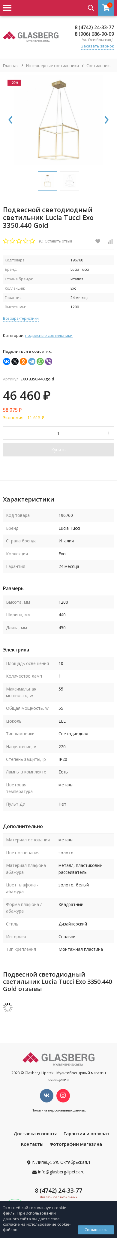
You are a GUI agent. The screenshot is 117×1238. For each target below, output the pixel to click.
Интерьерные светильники (52, 66)
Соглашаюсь (96, 1229)
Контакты (32, 1144)
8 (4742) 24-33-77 (94, 27)
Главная (11, 66)
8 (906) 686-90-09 (94, 34)
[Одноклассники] (23, 361)
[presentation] (10, 120)
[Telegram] (31, 361)
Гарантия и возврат (87, 1133)
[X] (15, 361)
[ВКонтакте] (6, 361)
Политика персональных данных (59, 1110)
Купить (58, 450)
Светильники (99, 66)
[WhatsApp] (40, 361)
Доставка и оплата (36, 1133)
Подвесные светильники (49, 335)
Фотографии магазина (76, 1144)
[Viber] (48, 361)
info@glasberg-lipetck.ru (61, 1172)
